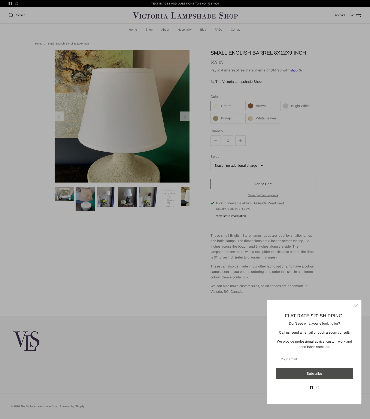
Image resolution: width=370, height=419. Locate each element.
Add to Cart (263, 184)
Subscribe (314, 373)
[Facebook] (311, 387)
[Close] (356, 305)
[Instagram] (317, 387)
